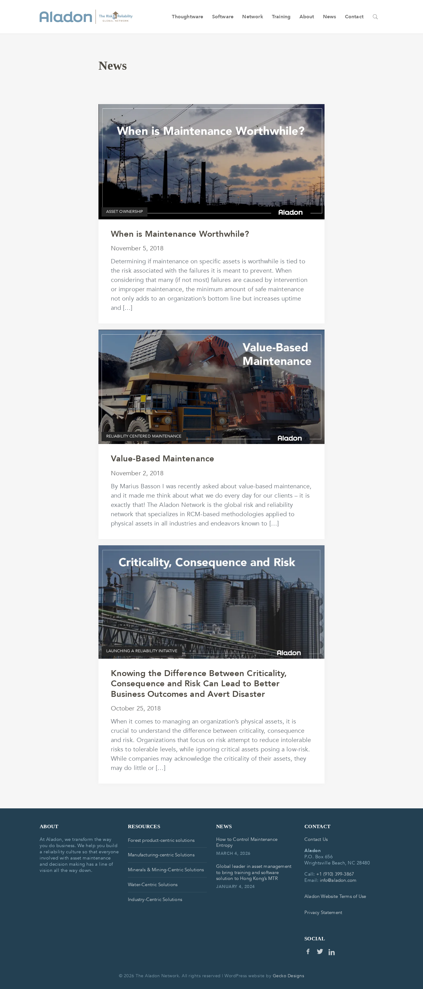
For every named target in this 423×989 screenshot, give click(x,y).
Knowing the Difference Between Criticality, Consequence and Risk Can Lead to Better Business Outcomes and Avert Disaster (199, 684)
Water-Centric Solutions (152, 884)
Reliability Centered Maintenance (144, 436)
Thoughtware (187, 16)
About (306, 16)
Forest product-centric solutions (161, 840)
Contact (354, 16)
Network (252, 16)
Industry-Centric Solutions (155, 899)
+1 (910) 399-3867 (335, 874)
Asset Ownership (124, 211)
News (329, 16)
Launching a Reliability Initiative (141, 651)
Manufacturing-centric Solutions (161, 855)
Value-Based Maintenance (162, 458)
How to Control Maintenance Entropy (246, 842)
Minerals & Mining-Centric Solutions (166, 870)
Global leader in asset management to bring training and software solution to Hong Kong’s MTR (253, 872)
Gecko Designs (288, 976)
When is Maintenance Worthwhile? (180, 234)
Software (223, 16)
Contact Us (316, 839)
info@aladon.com (338, 880)
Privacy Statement (323, 912)
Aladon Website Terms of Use (335, 896)
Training (281, 16)
